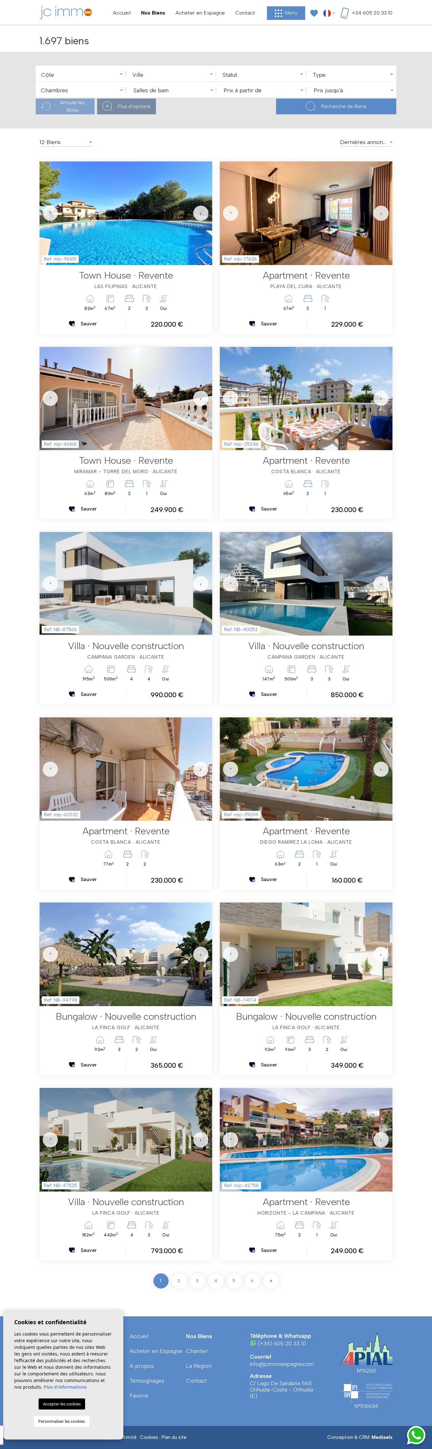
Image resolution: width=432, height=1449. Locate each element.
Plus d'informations (65, 1387)
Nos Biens (153, 12)
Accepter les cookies (62, 1404)
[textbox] (82, 75)
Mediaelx (382, 1437)
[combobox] (81, 74)
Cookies (149, 1437)
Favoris (139, 1395)
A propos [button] (142, 1365)
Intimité (128, 1437)
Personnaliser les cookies (61, 1421)
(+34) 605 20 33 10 (281, 1343)
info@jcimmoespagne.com (282, 1364)
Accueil (122, 12)
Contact (245, 12)
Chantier (197, 1351)
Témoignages (147, 1380)
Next (199, 213)
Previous (46, 213)
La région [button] (199, 1365)
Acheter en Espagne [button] (200, 12)
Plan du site (174, 1437)
